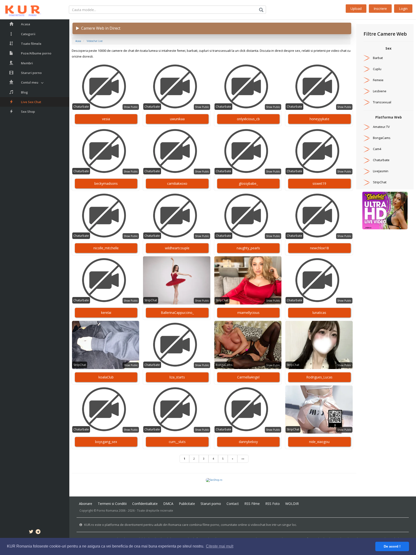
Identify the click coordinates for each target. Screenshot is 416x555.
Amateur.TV (381, 127)
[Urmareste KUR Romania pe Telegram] (38, 532)
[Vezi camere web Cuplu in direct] (367, 69)
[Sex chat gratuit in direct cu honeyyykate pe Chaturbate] (318, 87)
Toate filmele (31, 43)
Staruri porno (31, 73)
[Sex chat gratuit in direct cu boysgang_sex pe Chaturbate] (105, 409)
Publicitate (187, 503)
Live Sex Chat (31, 102)
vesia (106, 119)
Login (403, 8)
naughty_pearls (248, 248)
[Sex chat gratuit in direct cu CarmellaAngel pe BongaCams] (247, 345)
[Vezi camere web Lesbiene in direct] (367, 91)
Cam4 (377, 149)
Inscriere (380, 8)
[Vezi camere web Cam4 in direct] (367, 149)
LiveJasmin (380, 171)
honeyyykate (319, 119)
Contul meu (29, 82)
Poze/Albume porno (36, 53)
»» (242, 458)
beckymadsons (106, 183)
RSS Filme (252, 503)
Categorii (28, 34)
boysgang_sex (106, 441)
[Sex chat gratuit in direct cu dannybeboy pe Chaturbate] (247, 409)
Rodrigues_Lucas (319, 377)
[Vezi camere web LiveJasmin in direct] (367, 171)
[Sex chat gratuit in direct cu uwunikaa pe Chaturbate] (176, 87)
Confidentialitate (145, 503)
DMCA (168, 503)
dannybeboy (248, 441)
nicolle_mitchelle (106, 248)
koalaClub (106, 377)
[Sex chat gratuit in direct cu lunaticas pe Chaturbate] (318, 280)
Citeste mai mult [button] (219, 546)
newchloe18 (319, 248)
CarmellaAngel (248, 377)
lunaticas (319, 312)
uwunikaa (177, 119)
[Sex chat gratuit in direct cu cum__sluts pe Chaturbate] (176, 409)
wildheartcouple (177, 248)
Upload (356, 8)
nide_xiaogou (319, 441)
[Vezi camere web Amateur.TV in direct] (367, 127)
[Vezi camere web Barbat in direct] (367, 58)
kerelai (106, 312)
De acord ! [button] (392, 546)
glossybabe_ (248, 183)
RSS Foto (272, 503)
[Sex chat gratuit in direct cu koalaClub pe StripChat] (105, 345)
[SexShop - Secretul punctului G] (214, 480)
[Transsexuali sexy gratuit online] (385, 210)
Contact (233, 503)
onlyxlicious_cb (248, 119)
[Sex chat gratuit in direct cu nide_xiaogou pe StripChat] (318, 409)
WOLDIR (292, 503)
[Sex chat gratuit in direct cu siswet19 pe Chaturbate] (318, 151)
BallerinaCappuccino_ (177, 312)
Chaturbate (81, 107)
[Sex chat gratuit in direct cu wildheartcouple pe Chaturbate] (176, 216)
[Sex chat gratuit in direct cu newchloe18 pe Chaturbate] (318, 216)
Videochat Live (95, 41)
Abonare (85, 503)
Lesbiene (379, 91)
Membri (27, 63)
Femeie (378, 80)
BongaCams (224, 365)
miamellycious (248, 312)
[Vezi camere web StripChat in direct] (367, 182)
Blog (24, 92)
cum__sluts (177, 441)
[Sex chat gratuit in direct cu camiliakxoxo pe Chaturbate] (176, 151)
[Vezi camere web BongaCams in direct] (367, 138)
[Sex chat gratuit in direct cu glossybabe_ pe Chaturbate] (247, 151)
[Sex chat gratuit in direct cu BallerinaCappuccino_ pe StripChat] (176, 280)
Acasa (25, 24)
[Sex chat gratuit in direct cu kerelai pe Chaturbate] (105, 280)
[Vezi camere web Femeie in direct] (367, 80)
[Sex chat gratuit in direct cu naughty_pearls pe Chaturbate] (247, 216)
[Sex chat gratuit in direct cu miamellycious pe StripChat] (247, 280)
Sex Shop (28, 111)
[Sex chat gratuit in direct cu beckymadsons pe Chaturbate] (105, 151)
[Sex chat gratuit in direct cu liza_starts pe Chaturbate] (176, 345)
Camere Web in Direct (99, 28)
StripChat (150, 300)
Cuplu (377, 69)
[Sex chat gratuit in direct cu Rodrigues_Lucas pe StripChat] (318, 345)
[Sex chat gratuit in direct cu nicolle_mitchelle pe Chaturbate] (105, 216)
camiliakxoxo (177, 183)
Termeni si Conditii (112, 503)
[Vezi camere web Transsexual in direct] (367, 102)
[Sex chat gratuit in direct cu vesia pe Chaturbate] (105, 87)
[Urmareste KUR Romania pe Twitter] (31, 532)
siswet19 (319, 183)
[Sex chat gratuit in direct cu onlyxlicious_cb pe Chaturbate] (247, 87)
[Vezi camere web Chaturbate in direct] (367, 160)
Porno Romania (107, 511)
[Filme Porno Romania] (20, 10)
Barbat (378, 58)
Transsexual (382, 102)
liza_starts (177, 377)
